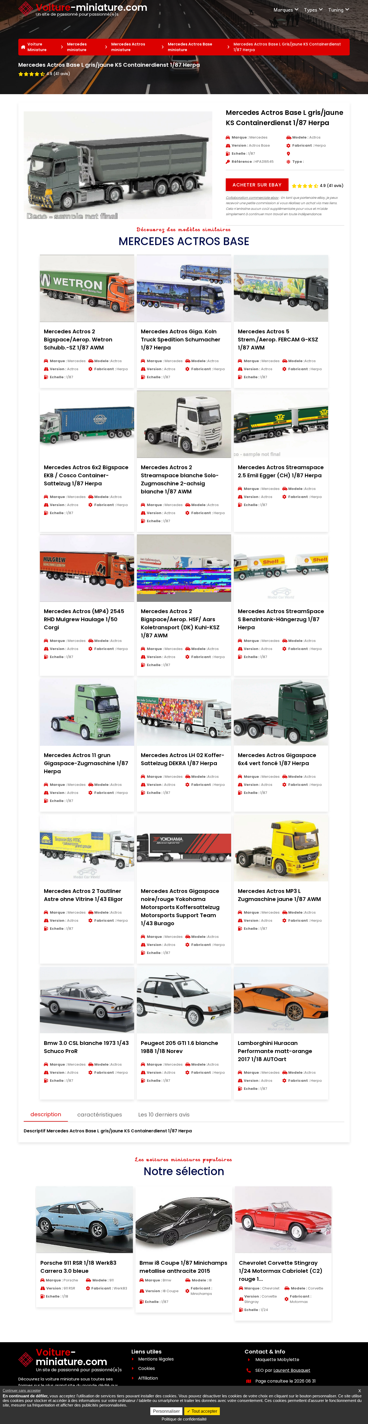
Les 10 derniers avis (164, 1114)
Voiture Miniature (37, 46)
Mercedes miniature (77, 46)
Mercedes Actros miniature (128, 46)
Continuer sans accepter (22, 1390)
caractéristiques (99, 1114)
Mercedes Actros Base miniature (190, 46)
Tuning (335, 9)
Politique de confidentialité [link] (184, 1419)
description (45, 1114)
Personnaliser (166, 1411)
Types (310, 9)
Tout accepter (203, 1411)
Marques (283, 9)
